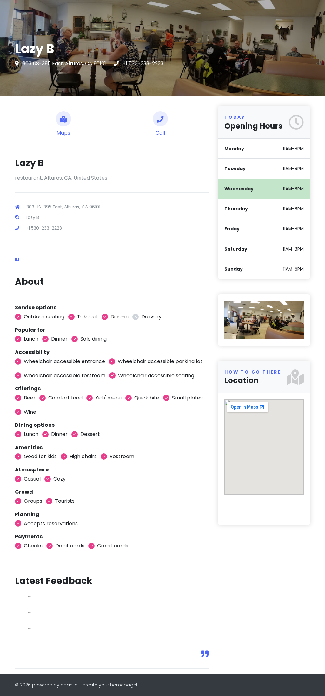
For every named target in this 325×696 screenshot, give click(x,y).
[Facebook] (19, 259)
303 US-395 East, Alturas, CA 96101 (65, 63)
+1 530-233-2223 (143, 63)
